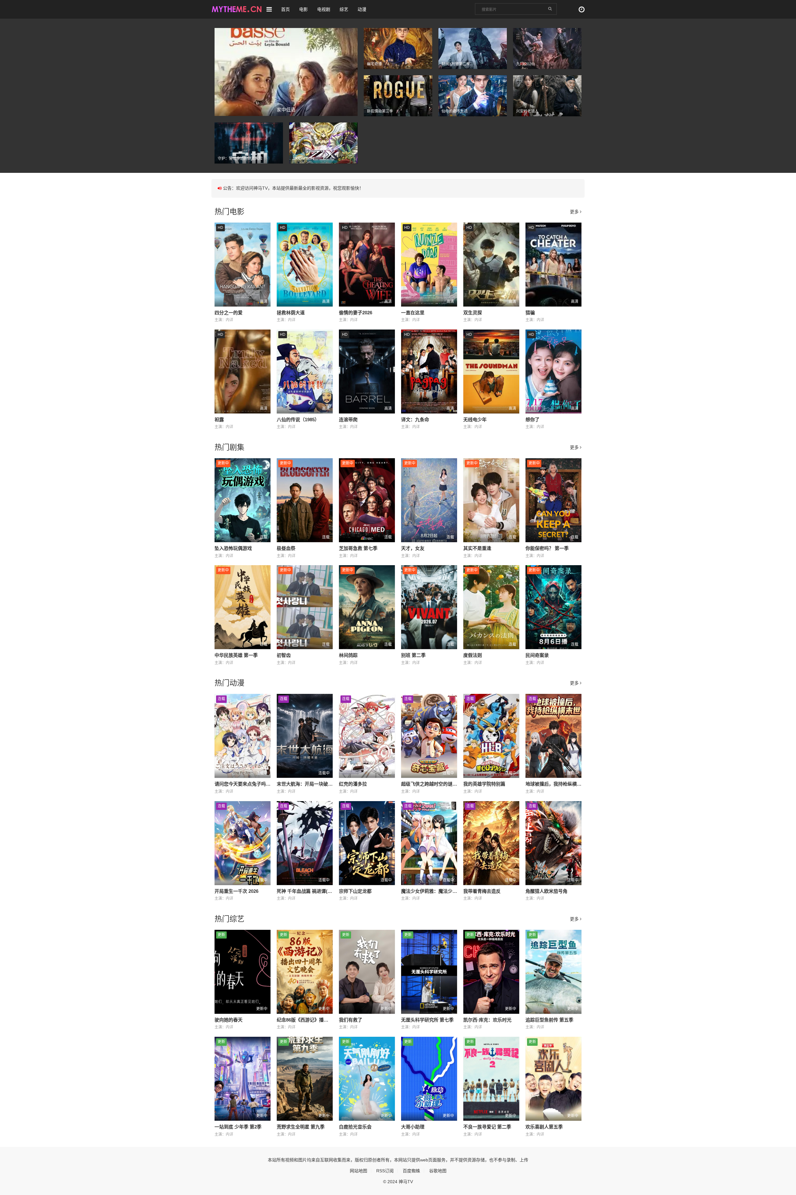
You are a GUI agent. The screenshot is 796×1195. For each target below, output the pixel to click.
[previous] (218, 72)
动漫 (362, 9)
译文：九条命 (415, 419)
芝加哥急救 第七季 (358, 548)
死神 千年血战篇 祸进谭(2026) (308, 891)
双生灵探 (472, 312)
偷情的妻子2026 (355, 312)
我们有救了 (350, 1019)
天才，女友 (412, 548)
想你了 (532, 419)
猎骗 (530, 312)
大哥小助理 (412, 1126)
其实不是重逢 (477, 548)
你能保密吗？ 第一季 (547, 548)
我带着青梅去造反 (482, 891)
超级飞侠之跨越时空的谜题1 (430, 784)
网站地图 (358, 1170)
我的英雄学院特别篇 (484, 784)
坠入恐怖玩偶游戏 (233, 548)
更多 (575, 211)
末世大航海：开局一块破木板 (307, 784)
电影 (303, 9)
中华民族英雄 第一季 (236, 655)
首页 (285, 9)
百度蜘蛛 (411, 1170)
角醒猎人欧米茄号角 (546, 891)
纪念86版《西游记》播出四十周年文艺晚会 (321, 1019)
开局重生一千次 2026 (236, 891)
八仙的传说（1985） (298, 419)
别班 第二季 (413, 655)
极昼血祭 (286, 548)
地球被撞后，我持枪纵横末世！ (558, 784)
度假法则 (472, 655)
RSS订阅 (385, 1170)
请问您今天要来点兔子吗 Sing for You (254, 784)
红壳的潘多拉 (353, 784)
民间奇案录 (537, 655)
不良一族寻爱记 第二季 (487, 1126)
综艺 (344, 9)
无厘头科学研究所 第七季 (427, 1019)
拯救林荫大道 (291, 312)
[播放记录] (582, 9)
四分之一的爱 (229, 312)
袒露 (219, 419)
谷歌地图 (438, 1170)
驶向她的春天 (229, 1019)
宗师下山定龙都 (355, 891)
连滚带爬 (348, 419)
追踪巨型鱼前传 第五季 (549, 1019)
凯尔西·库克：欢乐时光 (487, 1019)
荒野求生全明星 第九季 (301, 1126)
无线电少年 (475, 419)
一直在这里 (412, 312)
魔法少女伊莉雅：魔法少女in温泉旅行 (440, 891)
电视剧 (323, 9)
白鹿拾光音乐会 (355, 1126)
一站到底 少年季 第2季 (238, 1126)
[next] (354, 72)
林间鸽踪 (348, 655)
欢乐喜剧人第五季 (544, 1126)
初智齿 (284, 655)
